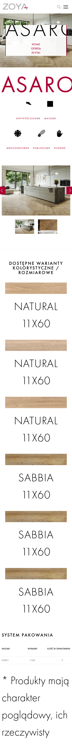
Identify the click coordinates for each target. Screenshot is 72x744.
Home (36, 44)
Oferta (36, 48)
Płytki (36, 52)
